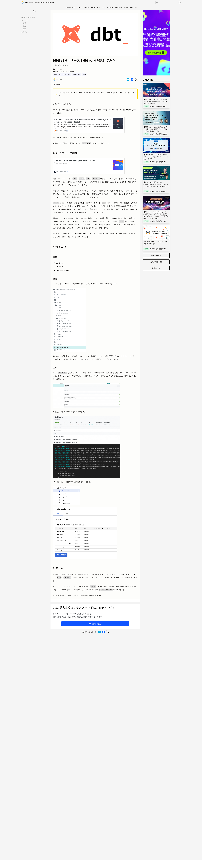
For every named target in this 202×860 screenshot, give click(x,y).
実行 (24, 29)
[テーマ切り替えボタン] (179, 2)
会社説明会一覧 (156, 262)
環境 (24, 23)
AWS (73, 7)
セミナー (110, 7)
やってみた (25, 20)
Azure (103, 7)
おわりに (24, 32)
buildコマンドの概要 (28, 17)
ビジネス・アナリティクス (62, 74)
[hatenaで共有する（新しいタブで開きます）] (128, 79)
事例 (131, 7)
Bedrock (86, 7)
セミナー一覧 (156, 255)
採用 (135, 7)
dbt (85, 74)
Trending (68, 7)
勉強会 (126, 7)
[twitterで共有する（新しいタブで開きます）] (136, 79)
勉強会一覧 (156, 268)
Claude (79, 7)
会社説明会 (118, 7)
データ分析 (77, 74)
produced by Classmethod (45, 2)
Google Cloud (95, 7)
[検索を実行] (157, 2)
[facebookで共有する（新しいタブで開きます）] (132, 79)
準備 (24, 26)
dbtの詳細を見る (95, 624)
